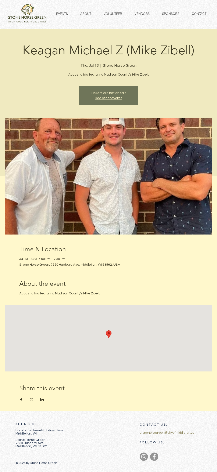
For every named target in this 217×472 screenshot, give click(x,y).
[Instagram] (144, 457)
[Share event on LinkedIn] (42, 399)
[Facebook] (154, 457)
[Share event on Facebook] (21, 399)
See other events (108, 98)
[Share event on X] (32, 399)
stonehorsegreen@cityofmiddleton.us (167, 432)
